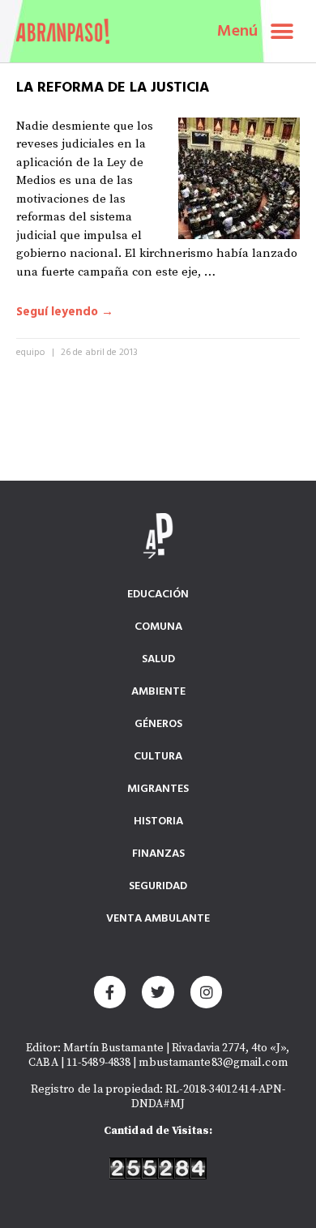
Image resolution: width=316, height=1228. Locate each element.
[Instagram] (206, 992)
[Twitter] (158, 992)
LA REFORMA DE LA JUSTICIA (112, 88)
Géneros (158, 724)
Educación (158, 594)
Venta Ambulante (158, 918)
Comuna (158, 627)
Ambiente (158, 691)
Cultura (158, 756)
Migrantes (158, 789)
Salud (158, 659)
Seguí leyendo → (64, 312)
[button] (281, 31)
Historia (158, 821)
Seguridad (158, 886)
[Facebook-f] (110, 992)
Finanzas (158, 854)
